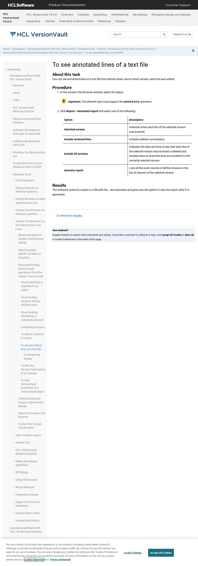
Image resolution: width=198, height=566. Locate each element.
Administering (119, 14)
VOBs (16, 100)
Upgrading (100, 14)
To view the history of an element (33, 369)
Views (16, 92)
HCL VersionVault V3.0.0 (11, 18)
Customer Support (178, 4)
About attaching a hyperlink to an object (32, 286)
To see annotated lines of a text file (104, 52)
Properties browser (26, 494)
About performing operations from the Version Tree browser (42, 52)
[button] (5, 69)
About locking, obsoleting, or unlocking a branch (32, 316)
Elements (18, 85)
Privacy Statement (60, 559)
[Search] (164, 34)
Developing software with (51, 48)
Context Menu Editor (27, 513)
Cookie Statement (34, 559)
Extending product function (76, 21)
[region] (99, 552)
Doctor (27, 520)
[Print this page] (193, 50)
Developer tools (86, 48)
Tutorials (50, 21)
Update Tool (22, 442)
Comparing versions (33, 327)
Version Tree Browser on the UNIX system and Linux (126, 48)
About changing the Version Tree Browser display (31, 238)
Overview (67, 14)
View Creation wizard (28, 435)
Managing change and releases (171, 14)
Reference (104, 21)
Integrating (33, 21)
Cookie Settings (133, 552)
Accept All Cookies (161, 552)
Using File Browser (26, 479)
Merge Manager (24, 487)
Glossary (120, 21)
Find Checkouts (24, 180)
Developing (140, 14)
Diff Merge (21, 472)
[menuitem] (41, 14)
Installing (83, 14)
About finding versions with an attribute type (30, 301)
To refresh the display (69, 215)
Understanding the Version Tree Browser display (31, 402)
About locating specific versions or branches (29, 253)
